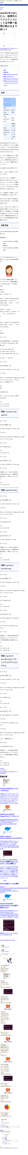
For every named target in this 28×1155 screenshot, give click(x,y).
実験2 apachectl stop (8, 76)
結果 (5, 70)
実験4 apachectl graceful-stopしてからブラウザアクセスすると (11, 83)
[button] (16, 48)
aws (1, 768)
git (6, 1136)
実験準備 (6, 72)
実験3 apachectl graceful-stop (11, 78)
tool (3, 768)
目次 (2, 66)
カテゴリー (4, 1125)
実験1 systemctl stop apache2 (11, 74)
